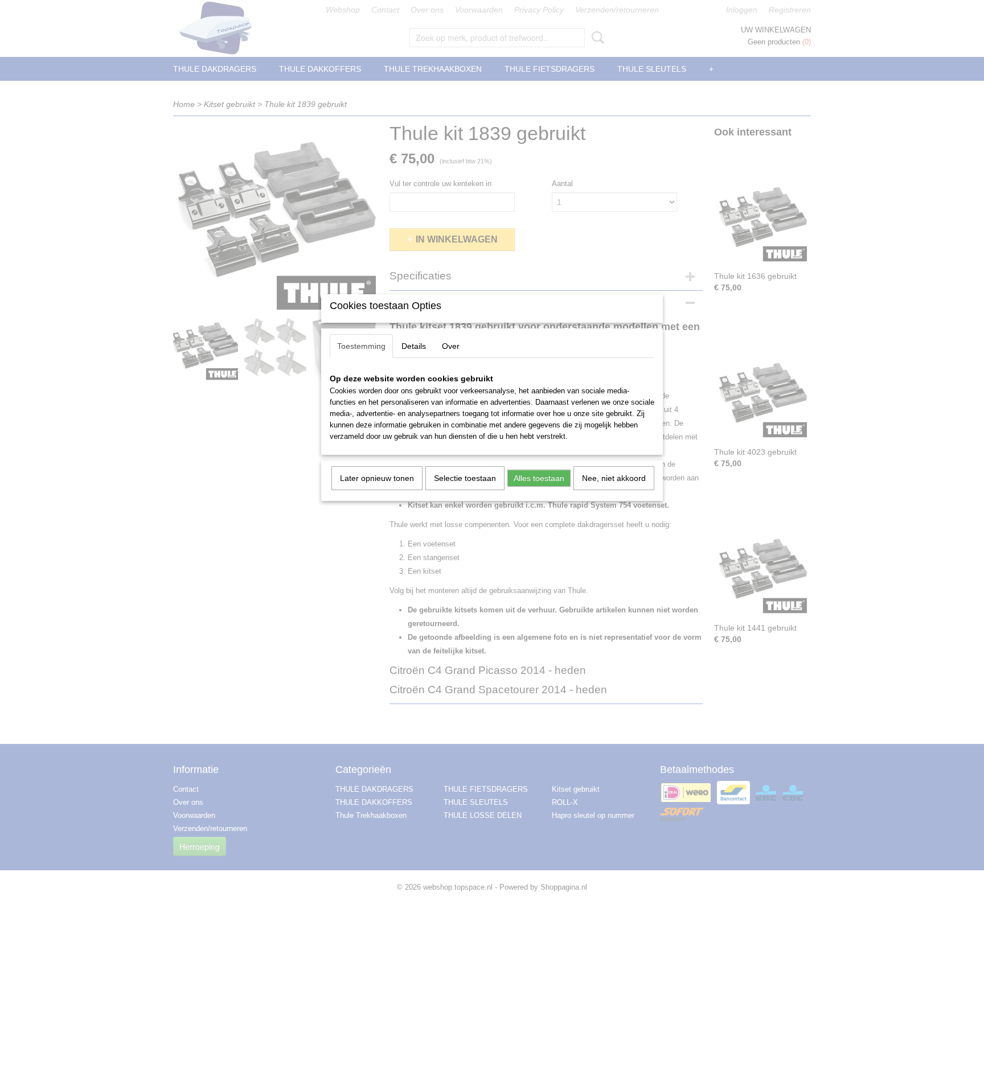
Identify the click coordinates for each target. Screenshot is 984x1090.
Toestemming (361, 346)
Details (413, 346)
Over (451, 346)
